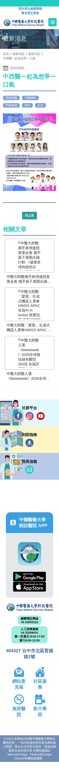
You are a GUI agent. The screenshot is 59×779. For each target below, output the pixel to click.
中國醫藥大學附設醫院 (29, 607)
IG (29, 416)
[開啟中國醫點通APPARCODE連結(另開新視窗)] (29, 553)
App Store (29, 587)
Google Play (29, 577)
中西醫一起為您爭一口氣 (19, 58)
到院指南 (29, 443)
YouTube (41, 416)
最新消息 (34, 54)
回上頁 (29, 215)
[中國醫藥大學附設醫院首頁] (28, 22)
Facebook (18, 416)
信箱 (29, 470)
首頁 (6, 54)
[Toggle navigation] (52, 22)
